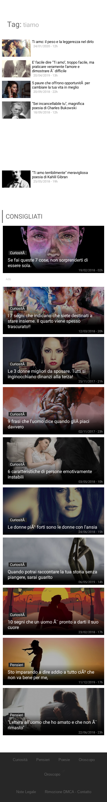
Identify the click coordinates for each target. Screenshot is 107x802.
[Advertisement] (53, 144)
